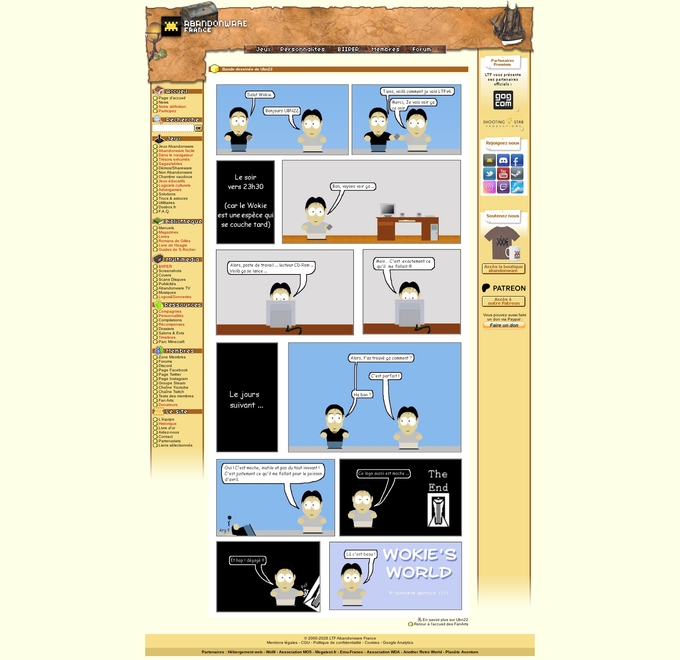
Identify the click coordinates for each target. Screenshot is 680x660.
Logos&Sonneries (175, 297)
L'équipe (166, 419)
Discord (165, 365)
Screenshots (170, 271)
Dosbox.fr (167, 207)
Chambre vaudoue (175, 176)
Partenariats (170, 441)
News (163, 102)
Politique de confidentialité (337, 642)
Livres (164, 236)
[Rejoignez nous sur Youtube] (503, 173)
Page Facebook (173, 370)
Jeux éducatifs (172, 181)
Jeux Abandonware (176, 146)
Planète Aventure (462, 652)
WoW (270, 652)
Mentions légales (282, 642)
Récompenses (172, 324)
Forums (165, 361)
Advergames (170, 189)
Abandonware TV (174, 288)
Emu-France (351, 652)
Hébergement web (245, 652)
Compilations (170, 320)
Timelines (167, 337)
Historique (168, 423)
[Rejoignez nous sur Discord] (503, 160)
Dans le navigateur (176, 155)
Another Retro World (422, 652)
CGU (305, 642)
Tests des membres (176, 396)
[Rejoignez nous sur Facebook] (519, 160)
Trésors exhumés (174, 159)
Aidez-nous (169, 432)
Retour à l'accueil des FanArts (441, 624)
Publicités (167, 284)
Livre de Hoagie (173, 245)
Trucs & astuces (173, 198)
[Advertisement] (504, 457)
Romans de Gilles (174, 241)
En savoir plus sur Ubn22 (445, 619)
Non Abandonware (175, 172)
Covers (165, 275)
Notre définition (172, 106)
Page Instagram (173, 378)
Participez (167, 111)
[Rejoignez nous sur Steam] (519, 173)
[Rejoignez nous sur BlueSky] (519, 187)
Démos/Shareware (175, 168)
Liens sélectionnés (175, 445)
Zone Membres (172, 357)
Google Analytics (398, 642)
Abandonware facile (177, 150)
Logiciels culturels (174, 185)
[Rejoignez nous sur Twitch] (503, 187)
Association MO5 (295, 652)
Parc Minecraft (172, 341)
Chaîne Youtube (173, 387)
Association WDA (383, 652)
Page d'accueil (172, 98)
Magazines (168, 232)
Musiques (167, 292)
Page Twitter (170, 374)
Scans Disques (172, 279)
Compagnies (170, 311)
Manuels (166, 228)
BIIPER (165, 266)
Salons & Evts (171, 333)
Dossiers (166, 328)
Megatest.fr (325, 652)
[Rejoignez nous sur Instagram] (488, 187)
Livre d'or (167, 428)
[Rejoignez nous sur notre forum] (488, 160)
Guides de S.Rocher (177, 249)
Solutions (167, 194)
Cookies (372, 642)
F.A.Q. (164, 211)
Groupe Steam (172, 383)
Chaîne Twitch (171, 391)
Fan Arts (166, 400)
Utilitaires (167, 202)
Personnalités (171, 315)
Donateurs (168, 404)
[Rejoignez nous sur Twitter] (488, 173)
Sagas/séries (170, 163)
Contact (166, 436)
